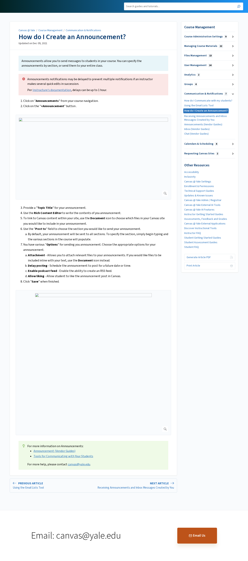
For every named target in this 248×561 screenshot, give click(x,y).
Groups (190, 84)
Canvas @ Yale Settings (197, 182)
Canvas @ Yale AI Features (199, 210)
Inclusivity (190, 177)
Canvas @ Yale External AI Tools (202, 205)
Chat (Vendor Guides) (196, 134)
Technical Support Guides (199, 191)
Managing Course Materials (203, 46)
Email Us (199, 535)
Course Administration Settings (205, 37)
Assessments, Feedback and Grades (205, 219)
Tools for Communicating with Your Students (63, 456)
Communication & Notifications (83, 30)
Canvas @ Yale (27, 30)
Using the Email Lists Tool (199, 105)
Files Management (198, 56)
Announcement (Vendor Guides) (54, 451)
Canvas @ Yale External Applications (205, 224)
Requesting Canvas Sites (201, 153)
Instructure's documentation (52, 90)
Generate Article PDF (199, 257)
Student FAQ (191, 247)
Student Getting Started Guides (202, 238)
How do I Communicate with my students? (208, 101)
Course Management (50, 30)
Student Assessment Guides (200, 242)
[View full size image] (93, 157)
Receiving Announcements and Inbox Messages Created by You (205, 118)
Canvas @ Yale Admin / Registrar (202, 200)
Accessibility (191, 172)
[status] (93, 63)
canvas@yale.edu (79, 464)
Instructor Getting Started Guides (203, 214)
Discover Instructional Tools (200, 228)
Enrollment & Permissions (199, 186)
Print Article (193, 266)
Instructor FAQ (192, 233)
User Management (197, 65)
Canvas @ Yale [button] (14, 2)
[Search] (238, 7)
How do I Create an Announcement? (72, 37)
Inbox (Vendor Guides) (197, 129)
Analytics (191, 75)
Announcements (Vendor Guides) (203, 124)
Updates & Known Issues (198, 196)
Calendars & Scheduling (200, 144)
